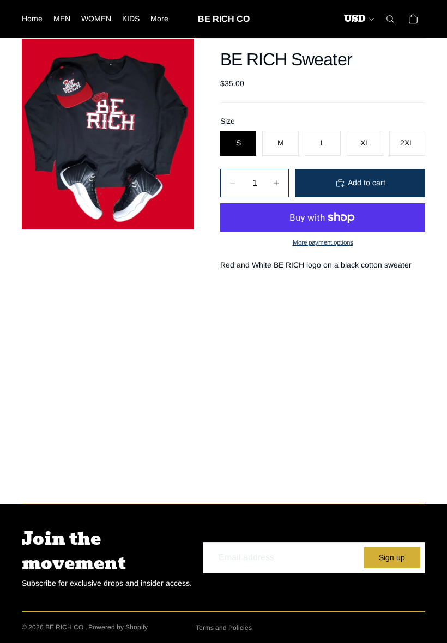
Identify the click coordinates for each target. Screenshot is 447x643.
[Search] (390, 19)
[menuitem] (159, 19)
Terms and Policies (224, 628)
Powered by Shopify (118, 627)
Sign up (392, 557)
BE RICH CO (65, 627)
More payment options (323, 242)
